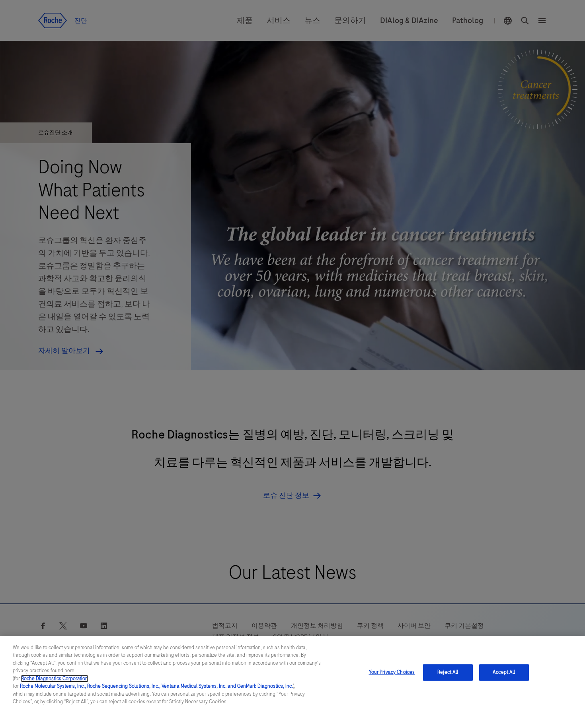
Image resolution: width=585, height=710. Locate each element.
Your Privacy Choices (392, 672)
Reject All (447, 672)
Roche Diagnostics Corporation (54, 678)
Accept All (504, 672)
